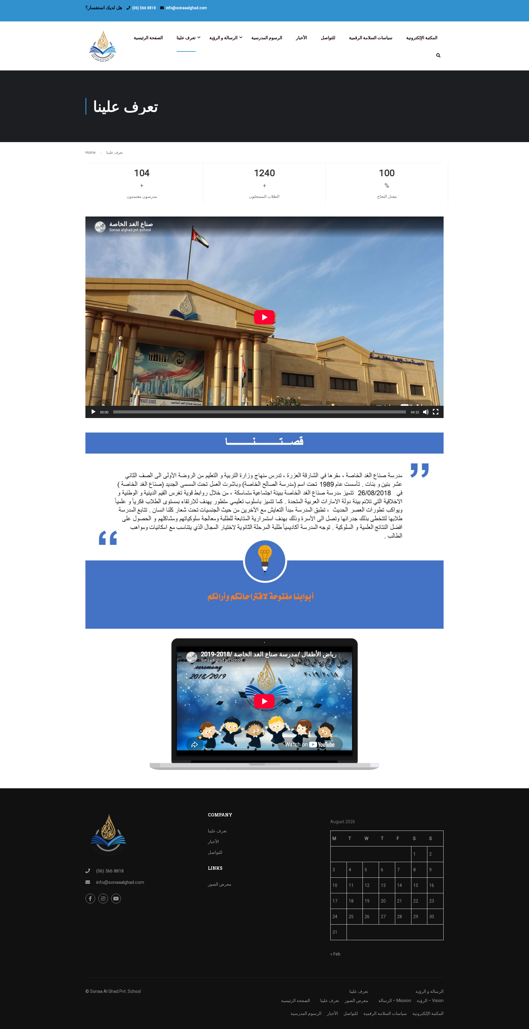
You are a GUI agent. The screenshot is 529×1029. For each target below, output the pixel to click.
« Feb (335, 954)
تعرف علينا (186, 37)
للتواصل (328, 37)
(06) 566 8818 (144, 8)
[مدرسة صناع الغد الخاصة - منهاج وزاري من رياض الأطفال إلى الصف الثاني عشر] (103, 49)
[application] (264, 317)
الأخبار (301, 37)
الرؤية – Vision (430, 1000)
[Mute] (426, 412)
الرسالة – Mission (394, 1000)
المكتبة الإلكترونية (421, 37)
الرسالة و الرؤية (223, 37)
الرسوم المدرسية (266, 37)
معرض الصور (219, 884)
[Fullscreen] (436, 412)
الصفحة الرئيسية (148, 37)
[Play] (93, 412)
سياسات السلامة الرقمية (370, 37)
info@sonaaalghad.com (186, 8)
